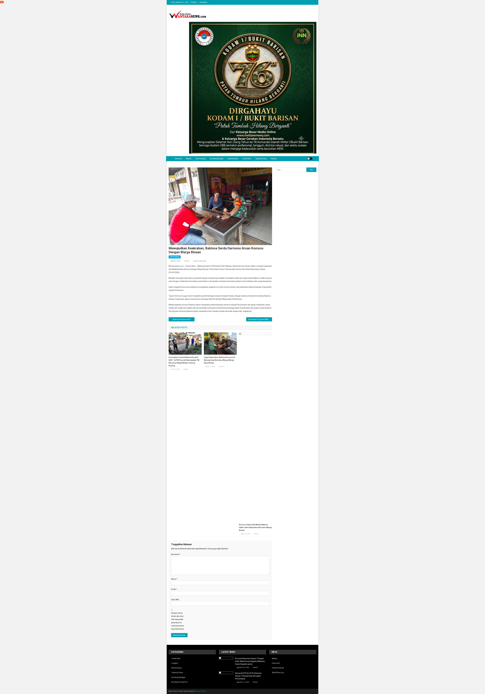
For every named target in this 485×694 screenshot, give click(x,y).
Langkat (174, 663)
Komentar (175, 554)
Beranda (178, 159)
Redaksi (194, 2)
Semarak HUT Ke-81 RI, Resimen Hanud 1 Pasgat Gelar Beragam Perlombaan (248, 676)
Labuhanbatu (232, 159)
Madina (274, 159)
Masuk (274, 658)
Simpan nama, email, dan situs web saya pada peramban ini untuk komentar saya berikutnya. (177, 621)
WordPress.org (278, 673)
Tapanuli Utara (261, 159)
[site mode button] (309, 158)
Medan (188, 159)
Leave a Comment (199, 261)
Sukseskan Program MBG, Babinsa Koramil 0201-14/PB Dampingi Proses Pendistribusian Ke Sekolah (260, 319)
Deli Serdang (201, 159)
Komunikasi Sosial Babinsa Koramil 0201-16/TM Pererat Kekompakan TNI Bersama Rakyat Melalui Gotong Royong (184, 361)
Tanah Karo (246, 159)
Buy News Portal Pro (179, 682)
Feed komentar (278, 668)
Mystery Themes (200, 691)
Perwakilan (203, 2)
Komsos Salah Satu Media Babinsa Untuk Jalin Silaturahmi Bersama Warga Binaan (255, 527)
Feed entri (276, 663)
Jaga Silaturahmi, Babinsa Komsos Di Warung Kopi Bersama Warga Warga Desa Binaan (219, 360)
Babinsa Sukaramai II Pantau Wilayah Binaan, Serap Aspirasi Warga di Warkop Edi (184, 319)
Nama (174, 579)
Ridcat (186, 261)
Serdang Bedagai (216, 159)
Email (174, 589)
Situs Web (175, 600)
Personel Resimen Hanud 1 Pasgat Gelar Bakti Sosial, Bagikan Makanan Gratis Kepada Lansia (250, 661)
